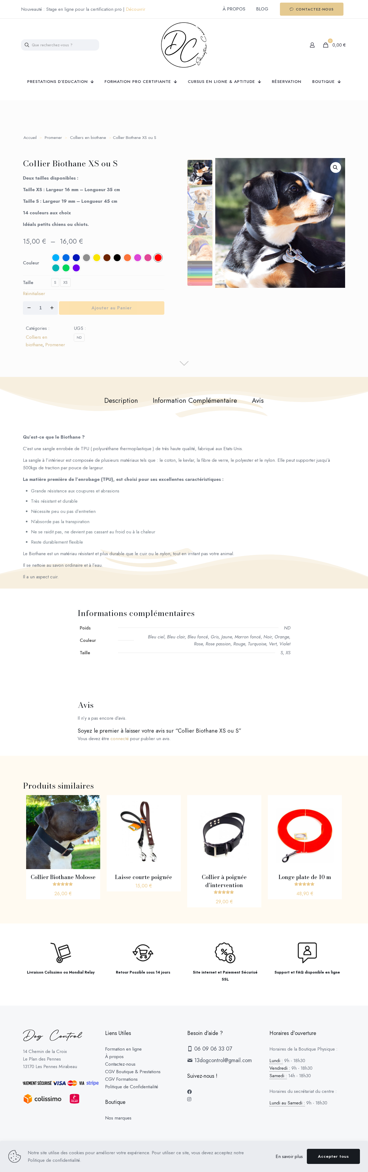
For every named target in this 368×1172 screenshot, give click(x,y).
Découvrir (135, 9)
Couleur (31, 263)
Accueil (30, 137)
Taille (28, 282)
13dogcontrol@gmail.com (222, 1060)
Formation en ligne (123, 1049)
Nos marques (118, 1118)
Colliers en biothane (88, 137)
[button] (335, 167)
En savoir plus (289, 1156)
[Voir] (93, 802)
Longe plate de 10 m (305, 877)
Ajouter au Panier (112, 308)
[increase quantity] (52, 308)
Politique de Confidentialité (131, 1086)
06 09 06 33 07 (212, 1049)
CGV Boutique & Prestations (133, 1071)
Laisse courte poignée (143, 877)
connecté (119, 738)
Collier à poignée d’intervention (224, 881)
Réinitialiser (34, 293)
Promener (53, 137)
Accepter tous (333, 1156)
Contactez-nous (120, 1064)
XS (65, 282)
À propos (114, 1056)
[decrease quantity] (29, 308)
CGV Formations (121, 1079)
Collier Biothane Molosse (63, 877)
